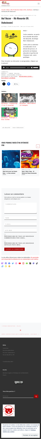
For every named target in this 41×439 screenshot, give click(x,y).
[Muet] (32, 68)
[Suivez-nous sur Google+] (9, 266)
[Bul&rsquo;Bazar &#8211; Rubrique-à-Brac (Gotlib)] (9, 112)
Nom (7, 218)
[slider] (36, 67)
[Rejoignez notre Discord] (6, 263)
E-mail (8, 224)
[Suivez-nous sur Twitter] (13, 263)
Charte (4, 375)
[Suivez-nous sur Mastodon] (33, 263)
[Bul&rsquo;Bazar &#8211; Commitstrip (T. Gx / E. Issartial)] (9, 97)
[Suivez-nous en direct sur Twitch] (2, 263)
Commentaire (10, 204)
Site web (8, 230)
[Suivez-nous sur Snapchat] (6, 266)
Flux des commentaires (9, 352)
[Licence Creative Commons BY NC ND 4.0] (18, 382)
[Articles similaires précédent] (34, 146)
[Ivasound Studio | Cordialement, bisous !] (5, 3)
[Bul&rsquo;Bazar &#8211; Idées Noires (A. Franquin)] (28, 97)
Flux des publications (8, 350)
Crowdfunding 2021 (8, 361)
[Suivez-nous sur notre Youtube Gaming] (20, 263)
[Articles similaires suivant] (38, 146)
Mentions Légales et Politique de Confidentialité (15, 373)
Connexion (5, 348)
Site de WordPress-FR (8, 354)
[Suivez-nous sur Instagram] (16, 263)
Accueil (3, 9)
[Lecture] (4, 68)
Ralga (5, 26)
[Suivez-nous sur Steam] (30, 263)
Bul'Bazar (29, 9)
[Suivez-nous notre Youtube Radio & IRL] (23, 263)
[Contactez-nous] (27, 263)
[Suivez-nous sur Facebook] (9, 263)
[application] (20, 67)
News (8, 9)
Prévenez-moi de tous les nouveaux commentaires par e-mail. (19, 237)
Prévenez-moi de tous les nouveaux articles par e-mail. (19, 244)
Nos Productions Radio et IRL (18, 9)
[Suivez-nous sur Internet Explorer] (2, 266)
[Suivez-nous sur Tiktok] (37, 263)
